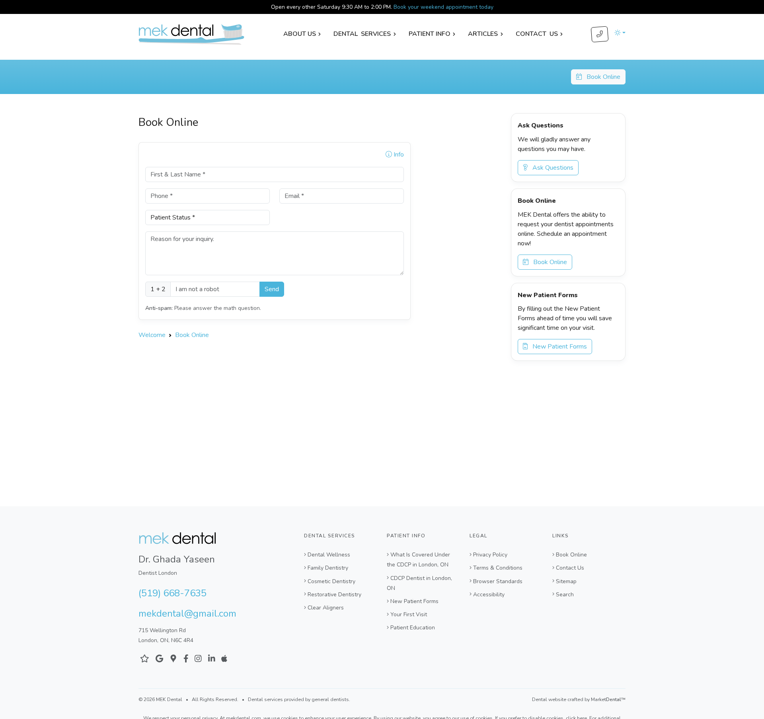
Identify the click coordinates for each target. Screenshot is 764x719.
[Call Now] (599, 34)
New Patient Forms (557, 346)
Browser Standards (497, 581)
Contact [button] (537, 33)
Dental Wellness (329, 554)
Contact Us (570, 568)
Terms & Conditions (497, 568)
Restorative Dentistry (334, 594)
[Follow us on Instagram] (198, 659)
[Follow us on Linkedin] (212, 659)
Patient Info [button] (429, 33)
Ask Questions (550, 167)
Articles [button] (483, 33)
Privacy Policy (490, 554)
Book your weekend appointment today (443, 7)
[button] (620, 32)
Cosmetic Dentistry (331, 581)
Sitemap (566, 581)
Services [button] (362, 33)
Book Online (601, 76)
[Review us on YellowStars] (144, 659)
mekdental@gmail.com (187, 613)
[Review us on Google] (159, 659)
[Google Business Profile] (173, 659)
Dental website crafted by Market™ (579, 699)
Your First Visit (408, 614)
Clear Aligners (326, 607)
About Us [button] (299, 33)
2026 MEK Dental (163, 699)
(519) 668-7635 (172, 593)
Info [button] (398, 154)
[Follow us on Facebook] (186, 659)
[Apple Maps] (224, 659)
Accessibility (489, 594)
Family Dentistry (328, 568)
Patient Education (412, 627)
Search (565, 594)
